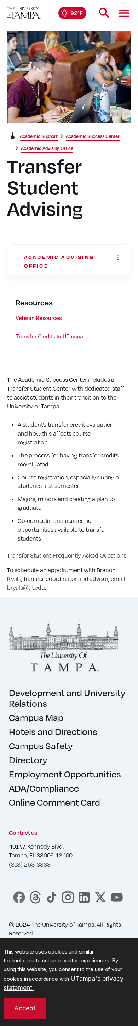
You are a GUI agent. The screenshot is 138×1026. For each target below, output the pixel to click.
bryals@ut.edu (26, 587)
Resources (34, 302)
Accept (24, 1008)
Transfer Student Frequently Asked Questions (66, 555)
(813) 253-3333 (29, 864)
